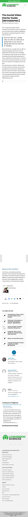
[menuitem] (25, 5)
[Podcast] (21, 445)
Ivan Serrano (12, 288)
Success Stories (5, 488)
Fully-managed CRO (6, 458)
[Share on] (20, 299)
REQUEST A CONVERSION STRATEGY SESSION (14, 1)
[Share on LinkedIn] (14, 299)
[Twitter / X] (9, 445)
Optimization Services (7, 454)
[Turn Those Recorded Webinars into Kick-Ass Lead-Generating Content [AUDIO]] (1, 258)
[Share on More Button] (23, 299)
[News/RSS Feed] (18, 445)
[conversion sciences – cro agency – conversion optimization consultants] (11, 5)
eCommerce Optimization (8, 471)
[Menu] (25, 5)
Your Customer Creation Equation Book (11, 494)
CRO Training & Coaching (8, 464)
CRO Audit (4, 460)
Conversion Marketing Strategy (10, 23)
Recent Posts (10, 285)
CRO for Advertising (6, 479)
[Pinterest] (12, 445)
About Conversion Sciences (8, 484)
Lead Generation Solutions (8, 473)
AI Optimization (5, 462)
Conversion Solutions (7, 469)
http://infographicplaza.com (13, 396)
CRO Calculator (5, 498)
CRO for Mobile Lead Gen (8, 477)
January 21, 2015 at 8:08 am (8, 407)
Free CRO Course (6, 496)
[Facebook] (6, 445)
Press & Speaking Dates (7, 500)
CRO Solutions (7, 467)
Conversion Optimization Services (10, 451)
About (4, 482)
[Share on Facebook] (9, 299)
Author (4, 285)
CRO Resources (6, 490)
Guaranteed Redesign (7, 456)
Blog (3, 492)
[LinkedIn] (15, 445)
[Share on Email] (17, 299)
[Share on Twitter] (12, 299)
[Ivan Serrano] (5, 292)
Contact (4, 486)
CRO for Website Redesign (8, 475)
